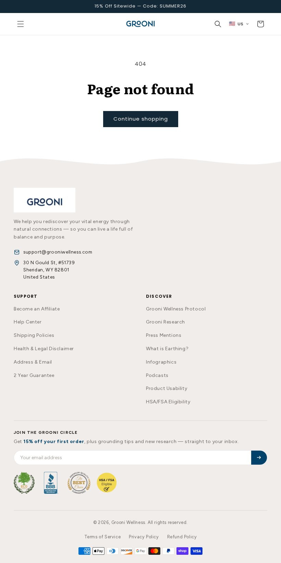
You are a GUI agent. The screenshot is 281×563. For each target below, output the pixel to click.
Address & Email (33, 362)
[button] (20, 24)
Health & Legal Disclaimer (44, 349)
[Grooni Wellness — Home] (44, 200)
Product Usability (166, 388)
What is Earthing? (167, 349)
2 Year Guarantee (34, 375)
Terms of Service (102, 536)
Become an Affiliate (37, 309)
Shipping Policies (34, 335)
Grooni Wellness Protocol (176, 309)
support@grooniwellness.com (58, 252)
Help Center (28, 322)
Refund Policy (182, 536)
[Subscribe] (259, 458)
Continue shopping (140, 118)
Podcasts (157, 375)
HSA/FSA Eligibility (168, 402)
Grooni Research (165, 322)
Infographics (161, 362)
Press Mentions (163, 335)
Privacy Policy (144, 536)
